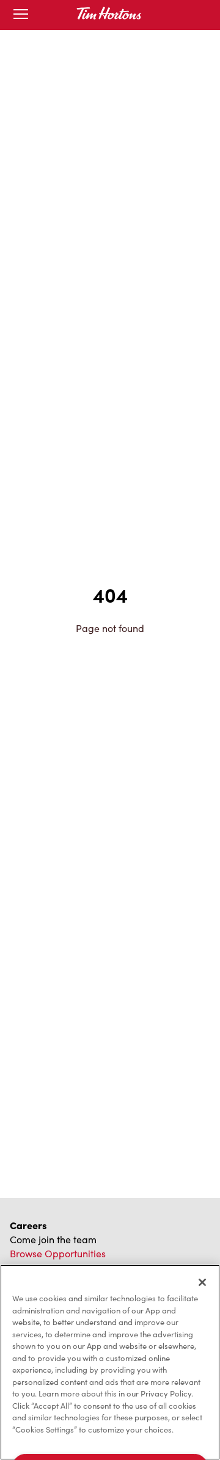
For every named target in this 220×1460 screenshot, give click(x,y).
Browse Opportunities (58, 1253)
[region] (110, 1362)
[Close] (202, 1282)
